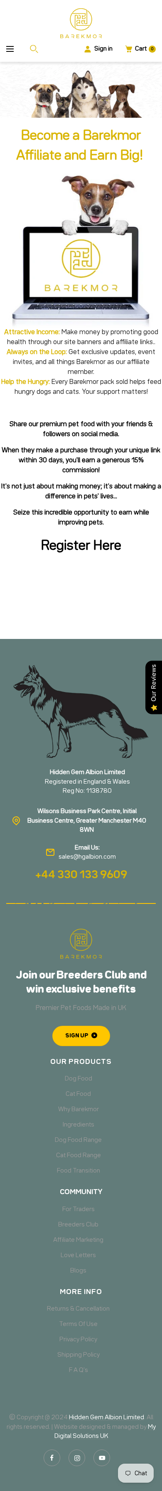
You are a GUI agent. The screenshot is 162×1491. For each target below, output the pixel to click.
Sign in (103, 49)
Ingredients (78, 1125)
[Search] (35, 48)
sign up (76, 1035)
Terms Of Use (78, 1324)
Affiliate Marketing (78, 1240)
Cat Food (78, 1094)
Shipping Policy (78, 1355)
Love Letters (78, 1255)
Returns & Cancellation (78, 1309)
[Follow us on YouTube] (102, 1458)
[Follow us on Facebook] (52, 1458)
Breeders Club (78, 1225)
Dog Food (78, 1079)
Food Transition (78, 1171)
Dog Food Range (78, 1140)
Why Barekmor (78, 1109)
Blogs (78, 1271)
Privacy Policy (78, 1340)
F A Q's (78, 1370)
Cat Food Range (78, 1155)
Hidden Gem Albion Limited (106, 1418)
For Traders (78, 1209)
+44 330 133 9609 (81, 875)
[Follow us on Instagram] (77, 1458)
